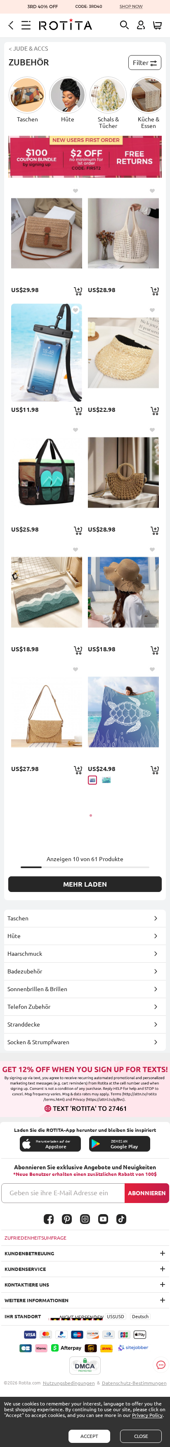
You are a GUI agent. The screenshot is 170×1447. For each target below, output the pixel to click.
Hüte (14, 936)
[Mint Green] (106, 780)
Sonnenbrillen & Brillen (37, 989)
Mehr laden (85, 884)
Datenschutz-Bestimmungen (134, 1383)
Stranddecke (23, 1024)
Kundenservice (25, 1269)
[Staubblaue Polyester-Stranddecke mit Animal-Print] (123, 712)
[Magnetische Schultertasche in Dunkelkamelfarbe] (46, 712)
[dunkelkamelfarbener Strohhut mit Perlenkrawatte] (123, 592)
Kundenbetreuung (29, 1253)
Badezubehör (24, 971)
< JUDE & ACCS (28, 48)
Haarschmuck (24, 953)
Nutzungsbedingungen (69, 1383)
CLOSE (141, 1436)
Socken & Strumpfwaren (38, 1042)
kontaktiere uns (27, 1284)
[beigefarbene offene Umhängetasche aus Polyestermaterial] (123, 233)
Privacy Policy (147, 1415)
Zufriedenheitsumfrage (35, 1237)
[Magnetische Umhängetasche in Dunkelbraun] (46, 233)
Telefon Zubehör (28, 1006)
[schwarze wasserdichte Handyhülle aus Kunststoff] (46, 353)
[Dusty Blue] (92, 780)
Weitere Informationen (36, 1300)
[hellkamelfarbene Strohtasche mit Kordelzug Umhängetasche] (123, 472)
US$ (111, 1316)
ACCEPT (89, 1436)
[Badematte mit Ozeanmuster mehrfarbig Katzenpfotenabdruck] (46, 592)
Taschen (17, 918)
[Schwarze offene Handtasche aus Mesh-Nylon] (46, 472)
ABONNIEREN (147, 1193)
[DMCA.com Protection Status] (85, 1365)
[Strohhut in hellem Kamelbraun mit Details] (123, 353)
